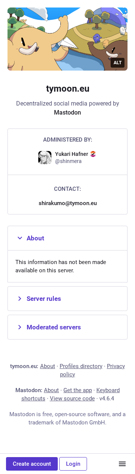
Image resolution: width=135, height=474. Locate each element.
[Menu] (122, 464)
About (35, 238)
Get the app (77, 390)
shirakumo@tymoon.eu (68, 203)
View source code (72, 398)
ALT (118, 62)
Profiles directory (81, 366)
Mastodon (67, 112)
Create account (32, 463)
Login (73, 463)
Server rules (44, 298)
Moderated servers (54, 327)
